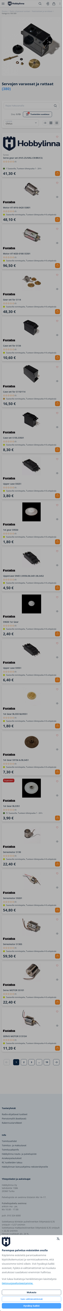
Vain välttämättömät (31, 1299)
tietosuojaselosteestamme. (17, 1283)
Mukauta (31, 1292)
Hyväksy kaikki (31, 1305)
